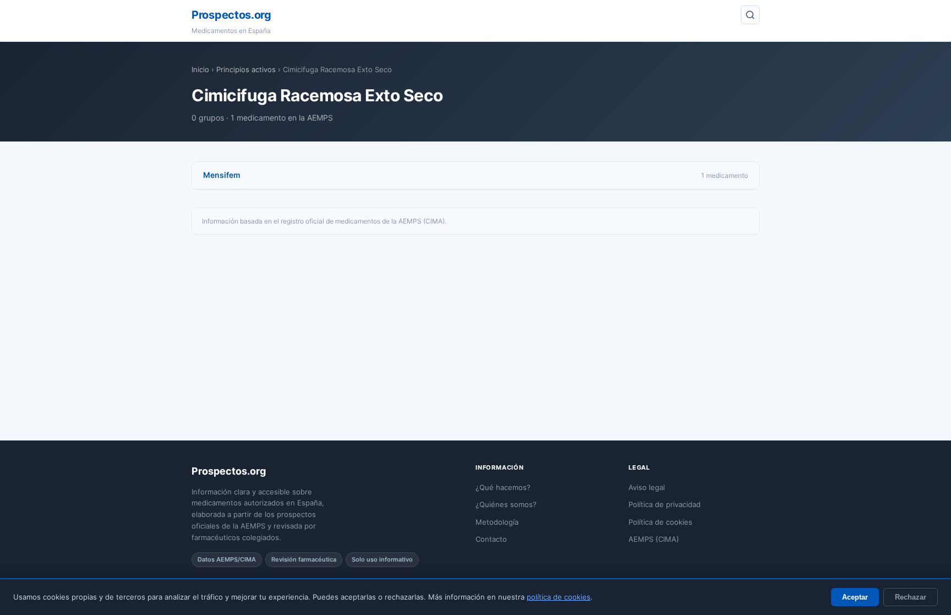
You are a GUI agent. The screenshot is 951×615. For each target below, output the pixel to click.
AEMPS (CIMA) (653, 539)
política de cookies (559, 596)
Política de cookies (660, 522)
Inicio (200, 69)
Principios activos (246, 69)
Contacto (491, 539)
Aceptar (855, 597)
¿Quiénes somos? (506, 504)
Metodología (497, 522)
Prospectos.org (231, 14)
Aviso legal (646, 487)
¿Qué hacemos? (503, 487)
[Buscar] (750, 15)
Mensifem (222, 174)
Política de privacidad (664, 504)
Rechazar (910, 597)
